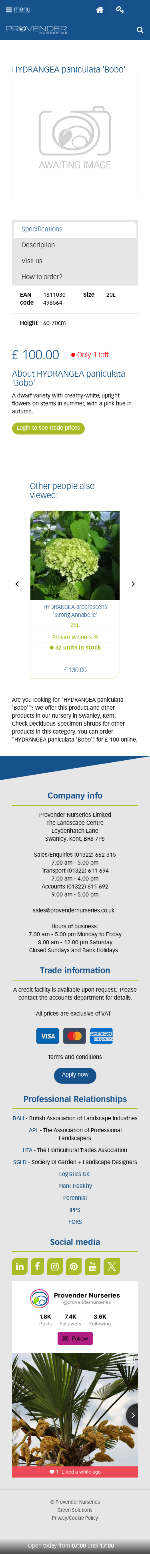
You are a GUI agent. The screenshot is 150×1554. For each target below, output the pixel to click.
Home (100, 10)
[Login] (120, 10)
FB (37, 1266)
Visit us (32, 261)
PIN (74, 1266)
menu (22, 9)
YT (92, 1266)
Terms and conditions (75, 1058)
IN (55, 1266)
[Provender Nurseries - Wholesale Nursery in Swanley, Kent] (36, 30)
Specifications (42, 229)
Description (38, 245)
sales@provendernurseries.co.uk (73, 911)
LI (20, 1266)
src (140, 30)
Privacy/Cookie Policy (75, 1518)
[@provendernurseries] (40, 1299)
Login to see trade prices (48, 428)
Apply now (75, 1075)
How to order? (42, 277)
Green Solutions (75, 1510)
